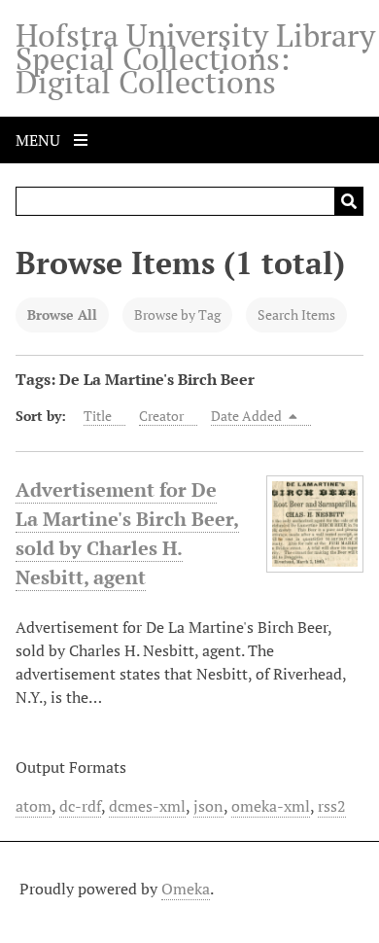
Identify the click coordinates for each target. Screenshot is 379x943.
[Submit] (348, 201)
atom (34, 806)
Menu (40, 140)
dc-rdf (80, 806)
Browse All (62, 314)
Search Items (296, 314)
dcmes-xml (147, 806)
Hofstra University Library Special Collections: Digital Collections (195, 58)
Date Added (248, 415)
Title (98, 415)
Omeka (185, 888)
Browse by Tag (177, 314)
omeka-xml (270, 806)
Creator (161, 415)
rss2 (332, 806)
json (208, 806)
